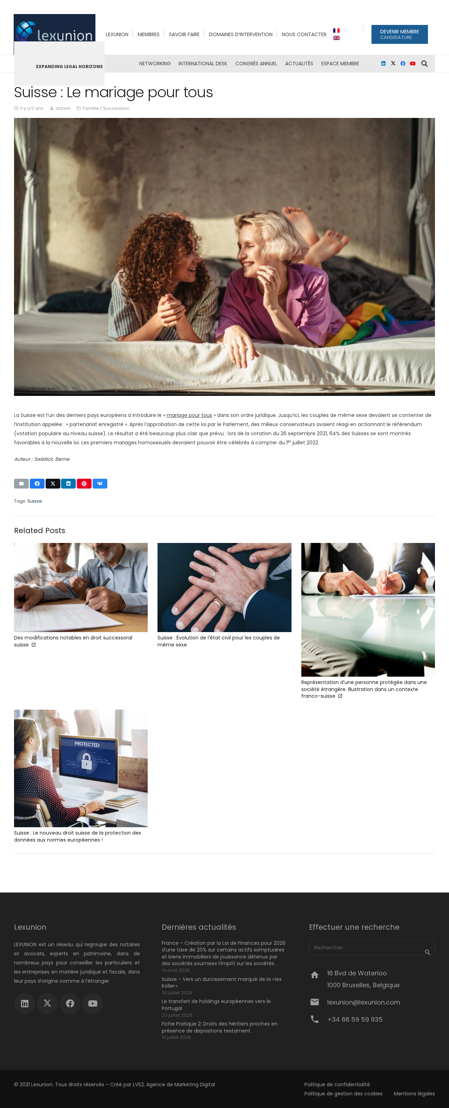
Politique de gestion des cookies (343, 1093)
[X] (393, 63)
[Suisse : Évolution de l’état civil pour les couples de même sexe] (224, 587)
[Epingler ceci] (84, 484)
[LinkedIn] (383, 63)
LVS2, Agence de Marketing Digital (174, 1084)
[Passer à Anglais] (337, 37)
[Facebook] (403, 63)
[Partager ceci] (37, 484)
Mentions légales (414, 1093)
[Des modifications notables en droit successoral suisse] (81, 587)
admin (63, 108)
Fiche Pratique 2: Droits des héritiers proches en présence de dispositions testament (219, 1027)
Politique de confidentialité (337, 1084)
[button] (317, 63)
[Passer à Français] (337, 30)
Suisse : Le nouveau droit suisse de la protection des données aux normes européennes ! (77, 836)
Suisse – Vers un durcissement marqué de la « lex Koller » (222, 983)
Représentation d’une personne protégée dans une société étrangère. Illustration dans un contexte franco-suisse (364, 689)
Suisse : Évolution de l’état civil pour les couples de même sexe (219, 641)
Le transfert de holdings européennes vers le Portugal (216, 1005)
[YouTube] (413, 63)
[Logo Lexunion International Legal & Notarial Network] (54, 34)
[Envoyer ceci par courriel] (21, 484)
